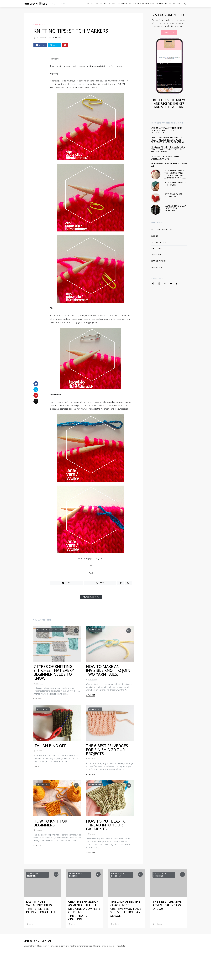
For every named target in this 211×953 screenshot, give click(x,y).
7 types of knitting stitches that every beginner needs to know (53, 672)
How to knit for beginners (50, 823)
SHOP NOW (169, 32)
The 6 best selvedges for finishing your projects (107, 749)
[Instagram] (159, 283)
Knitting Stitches (107, 4)
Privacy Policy (121, 946)
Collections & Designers (143, 4)
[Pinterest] (165, 283)
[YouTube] (171, 283)
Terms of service (107, 946)
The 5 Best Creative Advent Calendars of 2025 (165, 157)
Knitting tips (92, 4)
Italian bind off (49, 745)
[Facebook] (153, 283)
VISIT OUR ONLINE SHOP (38, 941)
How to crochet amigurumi (173, 195)
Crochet (154, 236)
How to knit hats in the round (175, 183)
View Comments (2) (91, 597)
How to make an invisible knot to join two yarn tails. (108, 670)
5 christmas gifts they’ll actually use (169, 164)
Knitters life (162, 4)
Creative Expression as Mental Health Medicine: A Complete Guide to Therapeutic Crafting (167, 139)
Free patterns (174, 4)
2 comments (55, 38)
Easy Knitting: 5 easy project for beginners (175, 208)
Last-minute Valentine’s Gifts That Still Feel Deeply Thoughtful (166, 130)
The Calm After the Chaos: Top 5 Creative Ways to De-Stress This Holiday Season (168, 149)
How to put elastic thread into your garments (106, 824)
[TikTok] (176, 283)
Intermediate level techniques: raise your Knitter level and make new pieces (175, 174)
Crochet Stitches (124, 4)
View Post (37, 699)
